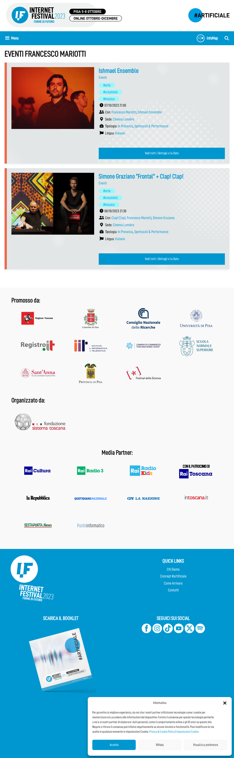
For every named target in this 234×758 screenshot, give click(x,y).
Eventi (103, 77)
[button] (225, 703)
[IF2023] (64, 15)
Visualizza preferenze (205, 745)
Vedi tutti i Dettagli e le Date (162, 153)
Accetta (114, 745)
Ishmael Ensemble (118, 71)
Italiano (120, 133)
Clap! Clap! (118, 218)
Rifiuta (160, 745)
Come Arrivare (173, 583)
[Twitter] (189, 632)
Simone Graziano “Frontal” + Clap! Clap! (141, 176)
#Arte (107, 85)
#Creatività (110, 92)
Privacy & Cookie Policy (162, 731)
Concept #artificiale (173, 576)
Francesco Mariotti (124, 112)
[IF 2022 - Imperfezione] (206, 14)
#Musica (109, 99)
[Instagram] (157, 632)
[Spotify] (200, 632)
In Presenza (125, 126)
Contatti (173, 590)
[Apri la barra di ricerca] (227, 38)
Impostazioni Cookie (187, 731)
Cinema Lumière (123, 119)
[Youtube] (178, 632)
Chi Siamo (173, 569)
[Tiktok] (168, 632)
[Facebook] (146, 632)
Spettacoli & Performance (151, 126)
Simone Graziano (164, 218)
